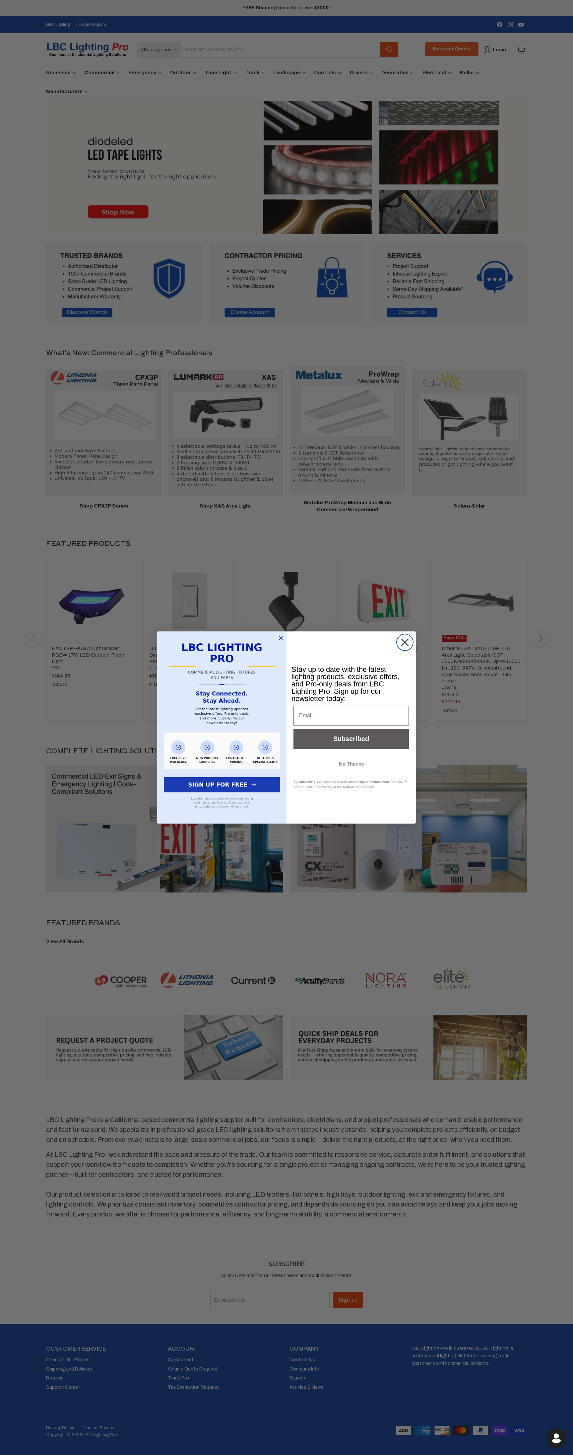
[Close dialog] (405, 642)
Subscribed (351, 738)
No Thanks (351, 764)
